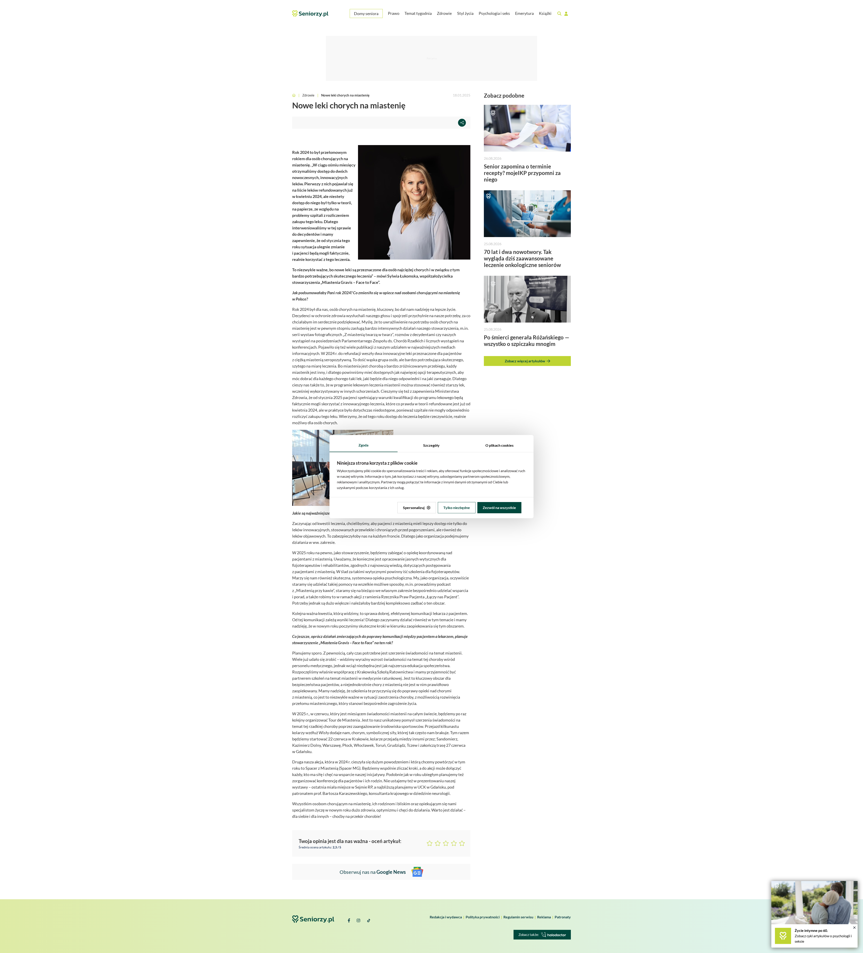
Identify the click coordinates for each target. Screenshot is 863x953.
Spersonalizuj (414, 507)
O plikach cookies (499, 445)
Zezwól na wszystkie (499, 507)
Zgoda (363, 445)
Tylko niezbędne (456, 507)
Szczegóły (431, 445)
